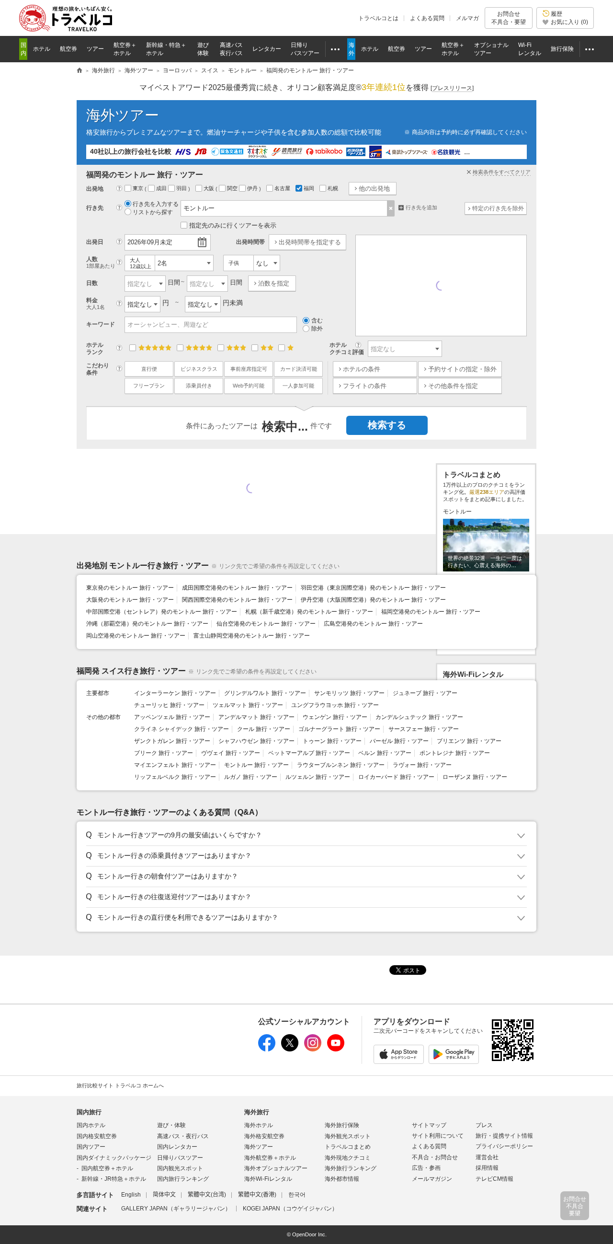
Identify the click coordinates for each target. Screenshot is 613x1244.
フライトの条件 (364, 385)
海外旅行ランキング (350, 1168)
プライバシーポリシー (504, 1146)
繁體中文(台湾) (207, 1194)
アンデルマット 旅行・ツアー (256, 717)
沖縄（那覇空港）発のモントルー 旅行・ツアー (147, 623)
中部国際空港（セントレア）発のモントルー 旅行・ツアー (161, 611)
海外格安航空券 (264, 1136)
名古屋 (283, 188)
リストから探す (153, 212)
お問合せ (508, 18)
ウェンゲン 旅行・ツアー (335, 717)
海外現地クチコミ (348, 1157)
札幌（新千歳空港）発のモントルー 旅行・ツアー (309, 611)
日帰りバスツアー (180, 1157)
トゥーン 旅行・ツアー (332, 741)
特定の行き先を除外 (498, 208)
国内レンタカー (177, 1146)
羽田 (182, 188)
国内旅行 (89, 1112)
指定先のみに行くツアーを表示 (232, 225)
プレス (484, 1125)
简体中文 (164, 1194)
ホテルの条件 (361, 369)
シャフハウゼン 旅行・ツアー (256, 741)
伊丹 (253, 188)
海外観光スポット (348, 1136)
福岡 (310, 188)
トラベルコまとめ (348, 1146)
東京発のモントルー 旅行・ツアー (130, 587)
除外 (317, 328)
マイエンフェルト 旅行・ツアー (175, 765)
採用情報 (487, 1167)
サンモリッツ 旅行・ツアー (349, 693)
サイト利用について (438, 1135)
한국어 (297, 1194)
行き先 (94, 208)
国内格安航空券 (97, 1136)
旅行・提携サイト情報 (504, 1135)
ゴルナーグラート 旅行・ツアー (339, 729)
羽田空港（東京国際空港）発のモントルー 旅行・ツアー (373, 587)
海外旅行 (256, 1112)
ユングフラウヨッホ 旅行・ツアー (335, 705)
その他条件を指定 (453, 385)
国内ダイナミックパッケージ (114, 1157)
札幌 (334, 188)
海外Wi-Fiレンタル (268, 1179)
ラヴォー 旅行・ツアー (422, 765)
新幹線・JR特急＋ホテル (113, 1179)
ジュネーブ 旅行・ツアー (425, 693)
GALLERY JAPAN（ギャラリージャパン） (176, 1208)
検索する (387, 425)
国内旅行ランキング (183, 1179)
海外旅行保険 (342, 1125)
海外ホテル (258, 1125)
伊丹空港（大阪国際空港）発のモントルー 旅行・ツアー (373, 599)
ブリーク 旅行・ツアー (163, 753)
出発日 (94, 242)
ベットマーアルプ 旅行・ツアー (309, 753)
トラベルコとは (378, 18)
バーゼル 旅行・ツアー (399, 741)
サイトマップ (429, 1125)
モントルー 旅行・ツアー (256, 765)
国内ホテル (91, 1125)
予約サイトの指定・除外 (462, 369)
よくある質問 (427, 18)
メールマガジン (432, 1179)
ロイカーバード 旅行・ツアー (396, 777)
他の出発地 (374, 188)
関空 (233, 188)
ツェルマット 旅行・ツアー (248, 705)
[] (452, 88)
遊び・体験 (171, 1125)
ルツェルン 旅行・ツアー (317, 777)
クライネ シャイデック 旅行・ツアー (181, 729)
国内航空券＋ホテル (107, 1168)
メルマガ (467, 18)
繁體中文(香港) (257, 1194)
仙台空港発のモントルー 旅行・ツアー (266, 623)
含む (317, 320)
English (131, 1194)
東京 (139, 188)
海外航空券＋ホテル (270, 1157)
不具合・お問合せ (435, 1157)
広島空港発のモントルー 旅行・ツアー (373, 623)
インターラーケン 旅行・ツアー (175, 693)
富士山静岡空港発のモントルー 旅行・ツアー (251, 635)
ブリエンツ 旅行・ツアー (469, 741)
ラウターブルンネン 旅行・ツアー (341, 765)
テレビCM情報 (494, 1179)
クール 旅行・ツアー (263, 729)
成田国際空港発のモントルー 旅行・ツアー (237, 587)
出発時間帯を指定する (310, 242)
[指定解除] (391, 208)
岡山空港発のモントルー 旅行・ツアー (135, 635)
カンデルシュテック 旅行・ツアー (419, 717)
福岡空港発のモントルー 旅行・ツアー (430, 611)
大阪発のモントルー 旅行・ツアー (130, 599)
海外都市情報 (342, 1179)
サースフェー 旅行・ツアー (423, 729)
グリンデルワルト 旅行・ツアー (265, 693)
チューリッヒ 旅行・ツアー (169, 705)
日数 (92, 283)
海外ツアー (122, 115)
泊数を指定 (273, 283)
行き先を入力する (156, 204)
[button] (304, 835)
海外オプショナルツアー (275, 1168)
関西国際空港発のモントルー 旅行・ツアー (237, 599)
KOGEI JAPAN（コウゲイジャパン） (290, 1208)
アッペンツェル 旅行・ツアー (172, 717)
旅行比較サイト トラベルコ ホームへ (120, 1085)
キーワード (100, 324)
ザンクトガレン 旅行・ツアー (172, 741)
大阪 (210, 188)
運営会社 (487, 1157)
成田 (162, 188)
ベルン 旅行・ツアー (384, 753)
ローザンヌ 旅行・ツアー (475, 777)
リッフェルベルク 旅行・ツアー (175, 777)
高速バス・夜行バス (183, 1136)
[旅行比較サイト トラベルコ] (79, 71)
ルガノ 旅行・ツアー (250, 777)
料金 (95, 303)
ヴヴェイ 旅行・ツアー (230, 753)
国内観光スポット (180, 1168)
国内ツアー (91, 1146)
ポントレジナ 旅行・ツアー (455, 753)
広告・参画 (426, 1167)
